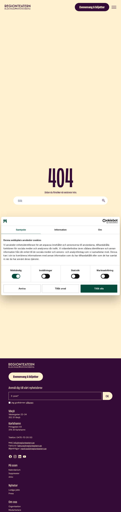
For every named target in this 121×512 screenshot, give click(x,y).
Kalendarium (14, 469)
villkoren (29, 402)
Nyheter (13, 485)
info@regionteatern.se (24, 442)
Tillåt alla (99, 288)
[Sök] (103, 200)
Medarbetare (15, 510)
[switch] (45, 276)
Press (11, 493)
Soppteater (14, 473)
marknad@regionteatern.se (33, 448)
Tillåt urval (60, 288)
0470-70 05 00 (24, 437)
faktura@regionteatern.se (29, 445)
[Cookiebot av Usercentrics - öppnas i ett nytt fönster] (105, 221)
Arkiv (11, 477)
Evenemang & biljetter (92, 7)
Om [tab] (100, 229)
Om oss (13, 502)
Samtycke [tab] (21, 229)
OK (107, 396)
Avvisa (22, 288)
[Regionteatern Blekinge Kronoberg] (17, 7)
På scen (13, 465)
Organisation (15, 506)
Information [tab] (60, 229)
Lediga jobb (14, 490)
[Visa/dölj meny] (114, 7)
